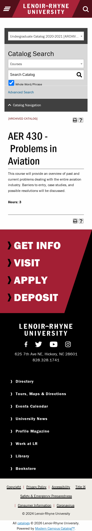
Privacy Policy (36, 487)
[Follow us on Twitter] (38, 345)
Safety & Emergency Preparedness (46, 496)
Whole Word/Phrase (28, 84)
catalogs (23, 523)
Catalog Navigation (27, 105)
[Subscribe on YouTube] (54, 345)
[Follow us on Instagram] (68, 345)
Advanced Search (21, 92)
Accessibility (61, 487)
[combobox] (46, 36)
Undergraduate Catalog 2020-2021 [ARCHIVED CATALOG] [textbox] (47, 36)
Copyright (14, 487)
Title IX (80, 487)
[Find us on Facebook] (26, 345)
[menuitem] (46, 245)
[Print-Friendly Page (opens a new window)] (75, 120)
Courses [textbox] (16, 64)
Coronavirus (65, 505)
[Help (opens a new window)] (81, 120)
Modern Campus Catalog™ (55, 528)
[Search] (79, 75)
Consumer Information (34, 505)
